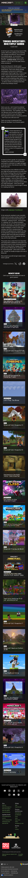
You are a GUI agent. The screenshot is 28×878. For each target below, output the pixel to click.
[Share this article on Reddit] (20, 264)
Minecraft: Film (5, 823)
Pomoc (16, 816)
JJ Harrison (11, 210)
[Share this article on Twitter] (16, 264)
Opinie (16, 818)
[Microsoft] (24, 864)
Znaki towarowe (14, 871)
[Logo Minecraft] (7, 3)
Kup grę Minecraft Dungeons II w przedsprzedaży (12, 10)
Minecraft (4, 805)
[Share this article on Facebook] (24, 264)
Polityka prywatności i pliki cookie (7, 867)
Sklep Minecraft (18, 807)
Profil (16, 827)
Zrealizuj (17, 829)
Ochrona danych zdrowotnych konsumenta (9, 869)
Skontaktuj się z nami (19, 823)
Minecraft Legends (6, 810)
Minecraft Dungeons (6, 808)
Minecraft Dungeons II (6, 807)
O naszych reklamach (5, 873)
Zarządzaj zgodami (21, 855)
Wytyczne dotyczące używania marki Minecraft (9, 855)
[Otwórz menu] (25, 2)
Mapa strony (17, 820)
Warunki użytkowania (5, 871)
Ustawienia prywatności (8, 875)
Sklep (16, 805)
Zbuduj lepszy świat (6, 821)
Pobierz (16, 821)
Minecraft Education (6, 812)
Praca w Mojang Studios (7, 820)
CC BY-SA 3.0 (19, 210)
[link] (4, 790)
